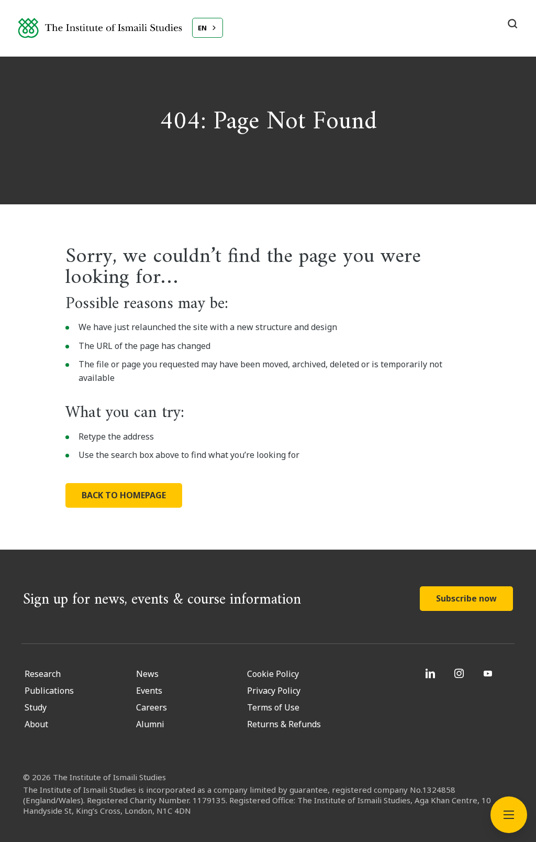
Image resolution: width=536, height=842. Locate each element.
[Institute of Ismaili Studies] (100, 28)
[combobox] (207, 28)
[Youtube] (489, 673)
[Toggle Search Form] (512, 23)
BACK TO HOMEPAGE (124, 495)
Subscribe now (466, 598)
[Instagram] (460, 673)
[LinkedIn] (431, 673)
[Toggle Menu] (508, 814)
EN (202, 27)
